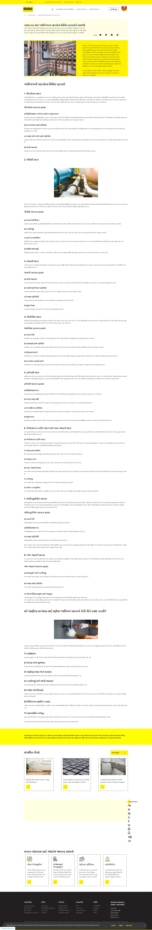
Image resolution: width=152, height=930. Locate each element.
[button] (144, 925)
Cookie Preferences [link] (7, 928)
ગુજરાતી (30, 2)
